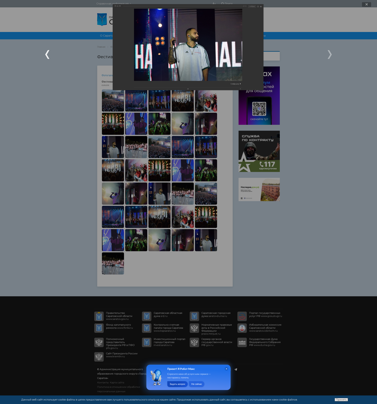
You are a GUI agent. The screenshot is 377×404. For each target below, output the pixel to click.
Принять (341, 399)
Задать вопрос (177, 384)
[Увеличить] (258, 6)
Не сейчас (196, 384)
